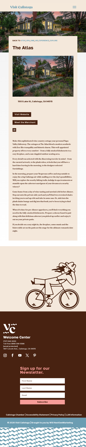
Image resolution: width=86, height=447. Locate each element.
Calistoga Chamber (15, 415)
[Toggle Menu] (74, 7)
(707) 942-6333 (9, 341)
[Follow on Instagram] (14, 130)
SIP (36, 41)
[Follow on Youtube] (20, 355)
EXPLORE (53, 41)
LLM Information (74, 415)
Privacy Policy (57, 415)
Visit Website (22, 114)
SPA (28, 41)
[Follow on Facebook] (12, 355)
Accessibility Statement (37, 415)
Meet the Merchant (25, 122)
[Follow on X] (27, 355)
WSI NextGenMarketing (61, 422)
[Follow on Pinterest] (34, 355)
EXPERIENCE (44, 41)
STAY (23, 41)
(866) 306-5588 (17, 344)
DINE (32, 41)
